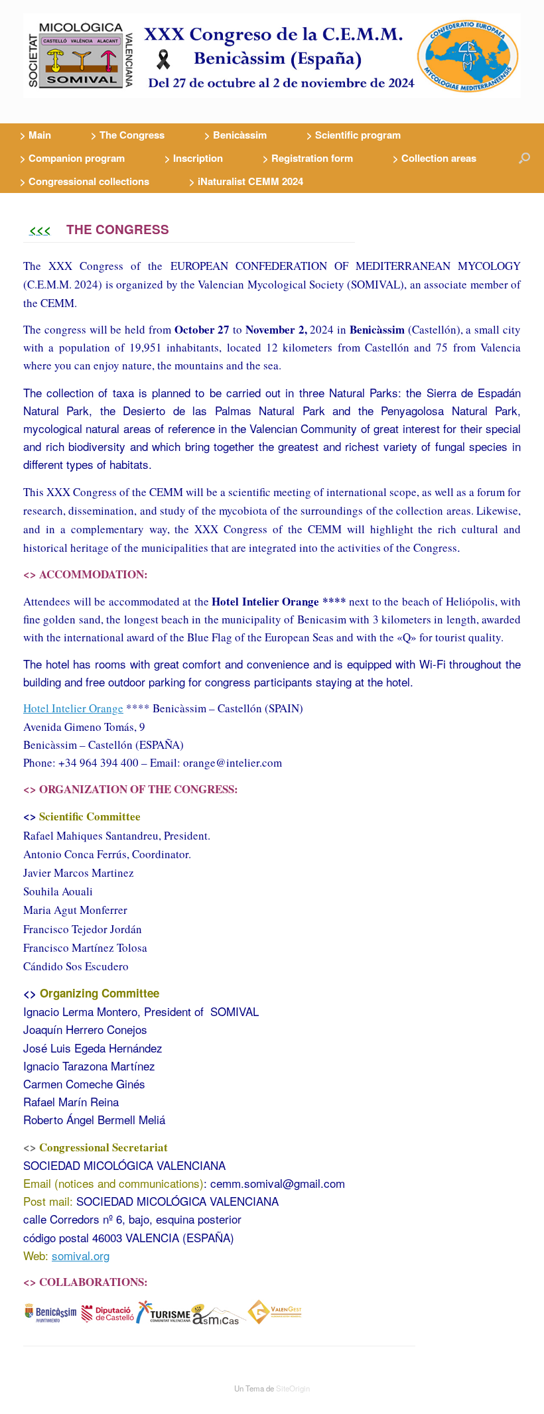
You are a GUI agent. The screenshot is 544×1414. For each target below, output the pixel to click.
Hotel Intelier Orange (73, 708)
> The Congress (128, 134)
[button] (524, 158)
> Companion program (72, 158)
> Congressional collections (84, 181)
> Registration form (308, 158)
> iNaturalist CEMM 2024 (246, 181)
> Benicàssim (235, 134)
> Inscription (194, 158)
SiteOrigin (293, 1388)
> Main (35, 134)
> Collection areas (434, 158)
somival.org (80, 1255)
